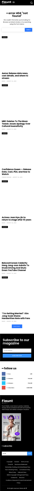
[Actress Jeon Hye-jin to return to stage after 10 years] (17, 197)
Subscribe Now (17, 355)
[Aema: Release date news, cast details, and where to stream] (17, 53)
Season (5, 37)
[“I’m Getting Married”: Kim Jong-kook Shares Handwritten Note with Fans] (17, 293)
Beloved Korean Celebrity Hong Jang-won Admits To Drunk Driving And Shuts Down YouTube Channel (15, 267)
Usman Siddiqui (6, 177)
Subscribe (29, 387)
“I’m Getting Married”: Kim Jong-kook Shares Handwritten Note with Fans (16, 316)
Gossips (5, 85)
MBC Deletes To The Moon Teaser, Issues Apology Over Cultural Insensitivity (16, 124)
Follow (30, 378)
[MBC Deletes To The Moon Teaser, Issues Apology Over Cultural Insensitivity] (17, 101)
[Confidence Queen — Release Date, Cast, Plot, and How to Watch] (17, 149)
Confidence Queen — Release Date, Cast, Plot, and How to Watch (16, 172)
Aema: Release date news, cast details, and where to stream (15, 76)
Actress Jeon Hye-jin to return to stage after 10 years (16, 218)
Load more (16, 326)
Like (31, 374)
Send (29, 453)
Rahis (3, 81)
